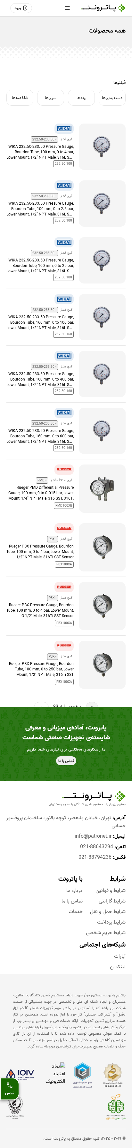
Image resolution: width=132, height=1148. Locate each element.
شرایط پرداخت (111, 922)
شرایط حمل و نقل (108, 912)
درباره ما (74, 891)
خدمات (76, 912)
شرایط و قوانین (110, 891)
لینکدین (118, 967)
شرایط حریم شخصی (106, 933)
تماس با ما (72, 901)
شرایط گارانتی (112, 901)
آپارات (120, 957)
